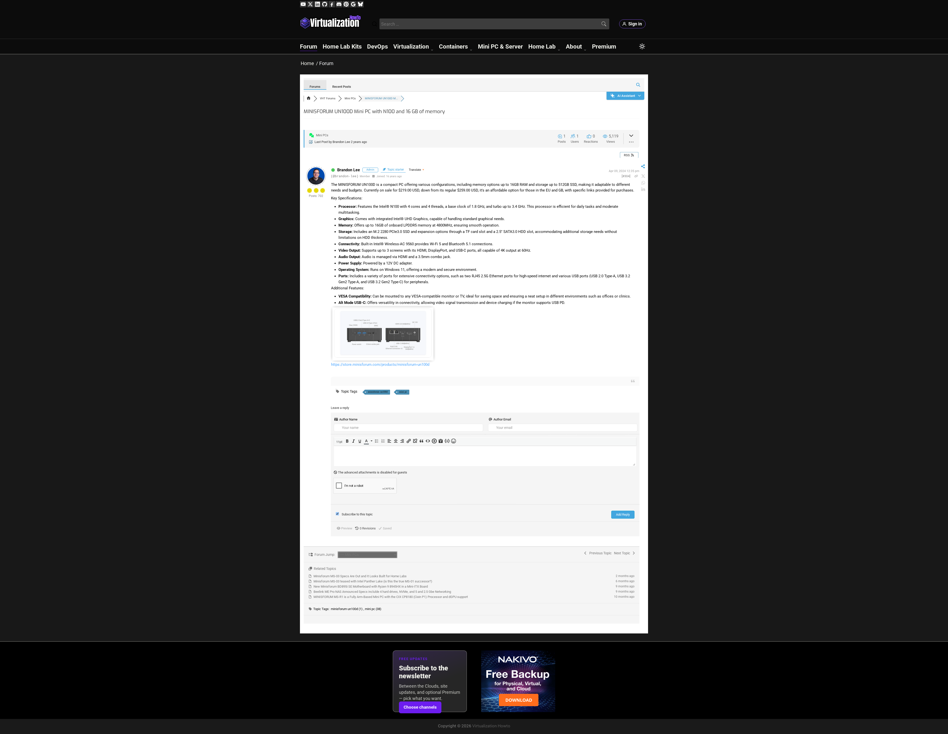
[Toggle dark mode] (642, 46)
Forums (315, 86)
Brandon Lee (341, 142)
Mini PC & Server (500, 46)
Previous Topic (600, 553)
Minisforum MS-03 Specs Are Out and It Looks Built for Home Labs (360, 576)
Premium (604, 46)
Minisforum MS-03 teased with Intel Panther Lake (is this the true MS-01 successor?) (373, 581)
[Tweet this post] (643, 176)
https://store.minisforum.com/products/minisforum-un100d (380, 364)
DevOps (377, 46)
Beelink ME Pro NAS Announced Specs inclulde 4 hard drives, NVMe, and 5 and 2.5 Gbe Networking (382, 592)
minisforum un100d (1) (347, 609)
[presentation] (340, 441)
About (574, 46)
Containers (453, 46)
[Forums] (308, 98)
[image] (383, 356)
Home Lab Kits (342, 46)
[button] (340, 441)
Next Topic (623, 553)
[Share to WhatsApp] (643, 183)
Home (307, 63)
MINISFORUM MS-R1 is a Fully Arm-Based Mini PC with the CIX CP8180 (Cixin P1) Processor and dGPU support (391, 597)
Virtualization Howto (491, 725)
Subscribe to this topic (357, 514)
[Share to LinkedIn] (643, 189)
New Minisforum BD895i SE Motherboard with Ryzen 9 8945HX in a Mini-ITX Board (371, 586)
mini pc (403, 391)
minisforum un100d (378, 391)
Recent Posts (341, 86)
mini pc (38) (373, 609)
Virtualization (411, 46)
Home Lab (542, 46)
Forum (308, 46)
